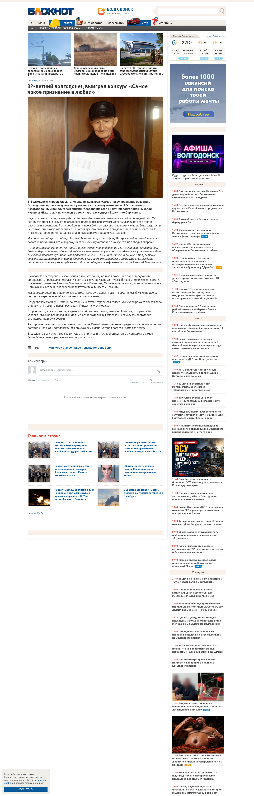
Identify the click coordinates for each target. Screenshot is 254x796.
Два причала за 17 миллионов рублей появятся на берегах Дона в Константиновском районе (194, 309)
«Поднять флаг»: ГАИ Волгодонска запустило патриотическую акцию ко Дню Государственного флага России (198, 414)
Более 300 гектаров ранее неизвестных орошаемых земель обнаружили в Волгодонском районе (195, 247)
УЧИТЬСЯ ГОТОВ (93, 23)
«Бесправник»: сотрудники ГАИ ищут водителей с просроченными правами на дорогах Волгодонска (194, 775)
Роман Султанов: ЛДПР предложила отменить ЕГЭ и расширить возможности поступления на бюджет (197, 510)
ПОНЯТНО (26, 789)
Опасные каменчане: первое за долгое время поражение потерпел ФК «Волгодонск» (196, 278)
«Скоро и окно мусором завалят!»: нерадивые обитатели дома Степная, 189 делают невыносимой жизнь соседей (197, 606)
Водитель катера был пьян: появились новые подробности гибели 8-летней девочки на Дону (198, 706)
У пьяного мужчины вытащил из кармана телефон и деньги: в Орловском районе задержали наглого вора (197, 428)
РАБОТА (67, 23)
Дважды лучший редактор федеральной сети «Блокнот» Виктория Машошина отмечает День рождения (197, 789)
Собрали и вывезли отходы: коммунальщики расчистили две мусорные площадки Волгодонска (193, 592)
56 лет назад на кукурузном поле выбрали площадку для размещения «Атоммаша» (195, 534)
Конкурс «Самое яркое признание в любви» (80, 347)
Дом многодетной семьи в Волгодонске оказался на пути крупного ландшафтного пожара (196, 233)
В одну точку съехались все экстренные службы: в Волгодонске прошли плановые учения (194, 496)
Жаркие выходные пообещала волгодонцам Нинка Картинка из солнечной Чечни (194, 562)
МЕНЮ (42, 23)
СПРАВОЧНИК (116, 23)
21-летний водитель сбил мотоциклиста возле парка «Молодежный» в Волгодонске (191, 386)
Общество (32, 80)
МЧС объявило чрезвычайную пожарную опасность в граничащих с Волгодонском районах (195, 372)
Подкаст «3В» (94, 28)
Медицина (165, 23)
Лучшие (45, 380)
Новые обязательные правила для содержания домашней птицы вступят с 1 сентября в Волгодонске (197, 328)
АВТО (145, 23)
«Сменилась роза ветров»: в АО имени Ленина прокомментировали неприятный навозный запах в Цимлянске (198, 648)
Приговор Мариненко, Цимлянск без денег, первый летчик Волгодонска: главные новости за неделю (197, 194)
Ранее (57, 380)
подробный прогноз (216, 36)
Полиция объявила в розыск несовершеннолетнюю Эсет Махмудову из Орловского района (196, 634)
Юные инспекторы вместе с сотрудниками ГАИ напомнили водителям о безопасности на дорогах (197, 548)
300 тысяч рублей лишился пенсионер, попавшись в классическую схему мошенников (196, 400)
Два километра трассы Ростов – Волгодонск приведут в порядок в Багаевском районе (195, 662)
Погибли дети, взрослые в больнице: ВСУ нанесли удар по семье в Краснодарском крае (197, 482)
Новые (31, 380)
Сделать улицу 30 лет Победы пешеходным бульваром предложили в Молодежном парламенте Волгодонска (196, 620)
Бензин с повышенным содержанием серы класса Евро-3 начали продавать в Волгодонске (198, 208)
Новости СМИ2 (35, 513)
